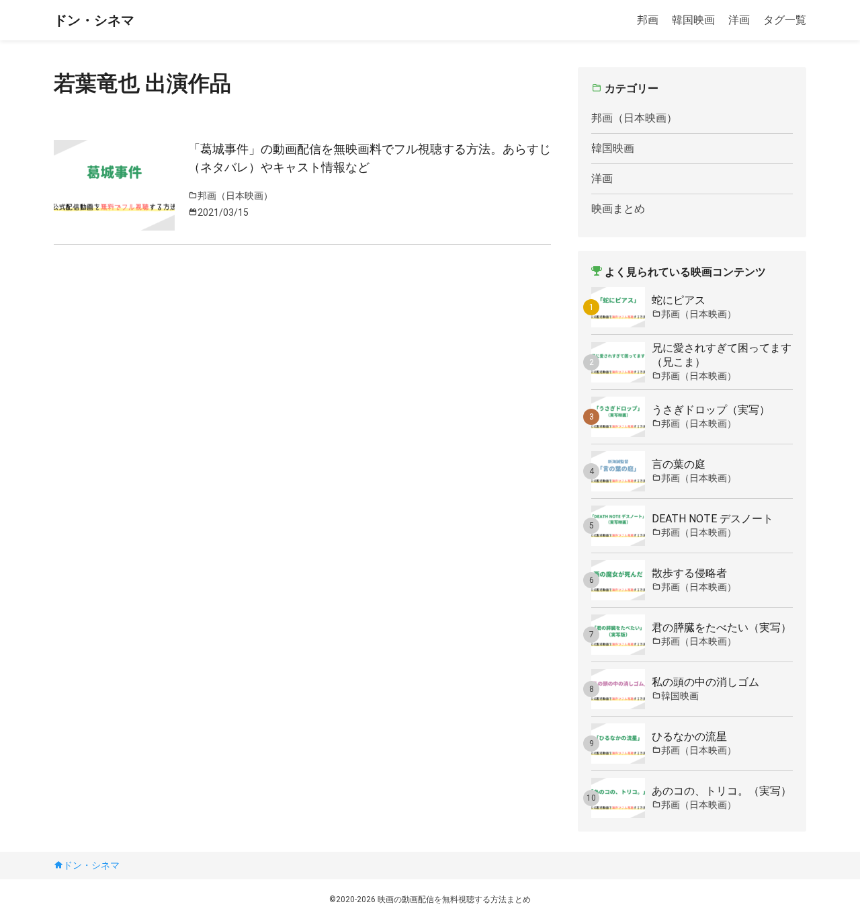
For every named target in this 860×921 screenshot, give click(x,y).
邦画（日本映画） (634, 118)
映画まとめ (618, 208)
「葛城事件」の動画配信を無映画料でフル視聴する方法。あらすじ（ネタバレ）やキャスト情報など (369, 158)
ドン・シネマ (94, 20)
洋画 (739, 19)
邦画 (647, 19)
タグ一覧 (784, 19)
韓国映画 (693, 19)
